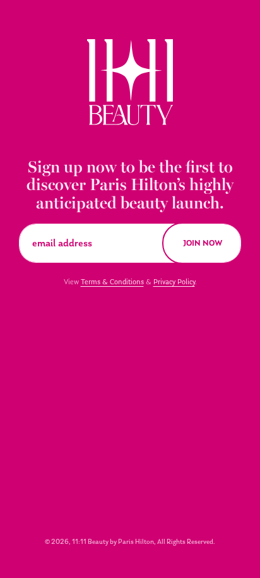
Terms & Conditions (112, 281)
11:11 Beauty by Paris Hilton (113, 542)
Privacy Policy (174, 281)
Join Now (203, 243)
